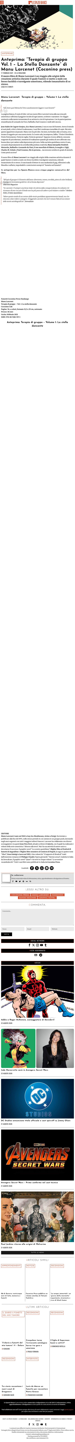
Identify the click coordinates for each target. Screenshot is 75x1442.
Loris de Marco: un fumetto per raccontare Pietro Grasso (37, 1389)
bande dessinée (27, 898)
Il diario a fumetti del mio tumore (12, 1314)
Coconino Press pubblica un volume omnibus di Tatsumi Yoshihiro (37, 1296)
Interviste (32, 1359)
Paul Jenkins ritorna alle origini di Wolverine (23, 1244)
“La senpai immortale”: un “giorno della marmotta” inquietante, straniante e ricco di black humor (61, 1297)
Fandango (57, 895)
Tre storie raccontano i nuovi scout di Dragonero (12, 1389)
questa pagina (68, 1409)
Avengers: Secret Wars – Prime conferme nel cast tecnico (29, 1183)
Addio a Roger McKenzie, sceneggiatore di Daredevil (27, 1020)
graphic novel (47, 898)
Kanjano (7, 1349)
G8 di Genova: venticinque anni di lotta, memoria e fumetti (11, 1296)
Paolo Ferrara (33, 1351)
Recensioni (57, 1266)
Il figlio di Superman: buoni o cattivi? (60, 1342)
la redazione (21, 73)
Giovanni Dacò (9, 1395)
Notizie (30, 1266)
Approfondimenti (11, 1266)
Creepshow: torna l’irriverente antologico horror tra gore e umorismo (36, 1344)
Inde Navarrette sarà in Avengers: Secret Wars (24, 1070)
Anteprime (7, 54)
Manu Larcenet (40, 895)
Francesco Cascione (35, 1395)
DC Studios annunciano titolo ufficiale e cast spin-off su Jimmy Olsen (35, 1121)
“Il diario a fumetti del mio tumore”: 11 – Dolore (13, 1344)
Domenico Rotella (58, 1346)
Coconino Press (20, 895)
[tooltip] (32, 868)
